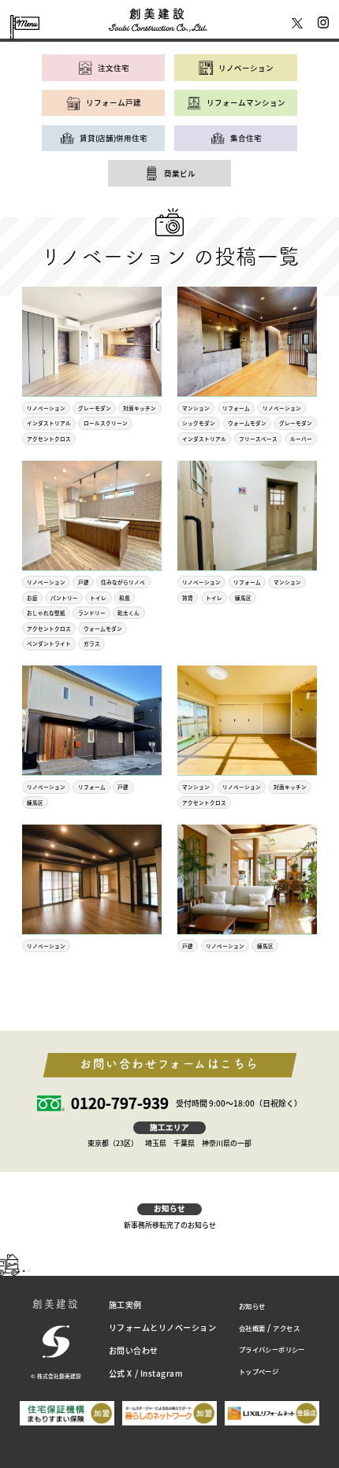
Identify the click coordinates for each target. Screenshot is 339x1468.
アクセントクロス (49, 439)
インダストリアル (49, 423)
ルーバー (301, 439)
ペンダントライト (49, 643)
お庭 (32, 598)
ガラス (92, 643)
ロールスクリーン (106, 423)
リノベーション (46, 408)
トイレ (98, 598)
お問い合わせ (133, 1350)
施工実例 (125, 1304)
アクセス (286, 1328)
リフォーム (236, 408)
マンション (196, 408)
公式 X (120, 1373)
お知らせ (252, 1305)
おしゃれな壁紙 (46, 613)
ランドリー (92, 613)
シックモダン (198, 423)
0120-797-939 (120, 1103)
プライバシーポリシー (272, 1349)
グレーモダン (94, 408)
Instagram (161, 1373)
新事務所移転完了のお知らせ (170, 1225)
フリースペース (258, 439)
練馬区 (243, 598)
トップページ (259, 1371)
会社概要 (252, 1328)
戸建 (83, 582)
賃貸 (187, 598)
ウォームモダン (247, 423)
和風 (124, 598)
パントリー (64, 598)
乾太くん (128, 613)
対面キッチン (139, 408)
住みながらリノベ (123, 582)
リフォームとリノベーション (163, 1327)
